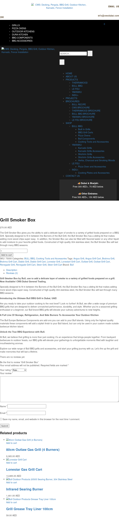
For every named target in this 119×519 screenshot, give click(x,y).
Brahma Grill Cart (8, 261)
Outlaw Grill (87, 261)
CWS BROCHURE (81, 107)
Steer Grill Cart (55, 264)
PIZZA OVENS (19, 28)
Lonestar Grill (53, 261)
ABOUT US (71, 76)
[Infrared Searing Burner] (39, 478)
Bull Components (86, 138)
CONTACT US (73, 175)
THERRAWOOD (80, 82)
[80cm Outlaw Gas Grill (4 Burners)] (24, 439)
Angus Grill (78, 258)
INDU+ (75, 95)
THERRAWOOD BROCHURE (86, 110)
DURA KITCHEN (20, 34)
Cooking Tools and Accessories (93, 141)
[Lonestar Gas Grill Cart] (16, 459)
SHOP (69, 123)
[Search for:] (73, 53)
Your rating (6, 369)
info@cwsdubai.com (108, 15)
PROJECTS (71, 98)
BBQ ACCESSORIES (22, 40)
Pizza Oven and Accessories (92, 166)
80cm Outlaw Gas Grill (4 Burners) (33, 449)
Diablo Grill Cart (38, 261)
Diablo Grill (23, 261)
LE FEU (75, 88)
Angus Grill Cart (93, 258)
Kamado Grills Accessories (91, 151)
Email (3, 412)
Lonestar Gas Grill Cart (24, 469)
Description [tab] (11, 269)
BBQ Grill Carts (85, 132)
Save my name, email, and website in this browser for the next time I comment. (41, 419)
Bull (72, 264)
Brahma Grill (108, 258)
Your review (6, 373)
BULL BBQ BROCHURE (83, 113)
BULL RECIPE (79, 104)
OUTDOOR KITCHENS (23, 31)
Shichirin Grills (85, 154)
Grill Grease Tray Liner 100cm (29, 508)
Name (3, 406)
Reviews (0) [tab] (12, 273)
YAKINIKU (77, 91)
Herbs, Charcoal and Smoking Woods (96, 160)
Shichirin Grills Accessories (91, 157)
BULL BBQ (77, 85)
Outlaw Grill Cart (102, 261)
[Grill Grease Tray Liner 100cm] (31, 498)
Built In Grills (84, 129)
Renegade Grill (7, 264)
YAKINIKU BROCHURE (83, 116)
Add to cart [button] (11, 442)
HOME (69, 73)
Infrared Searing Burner (24, 489)
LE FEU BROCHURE (82, 119)
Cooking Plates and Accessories (94, 172)
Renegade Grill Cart (25, 264)
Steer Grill (41, 264)
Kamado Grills (85, 147)
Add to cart (6, 254)
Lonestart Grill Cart (70, 261)
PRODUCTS (72, 79)
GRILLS (16, 25)
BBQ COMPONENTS (22, 37)
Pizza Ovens (84, 135)
